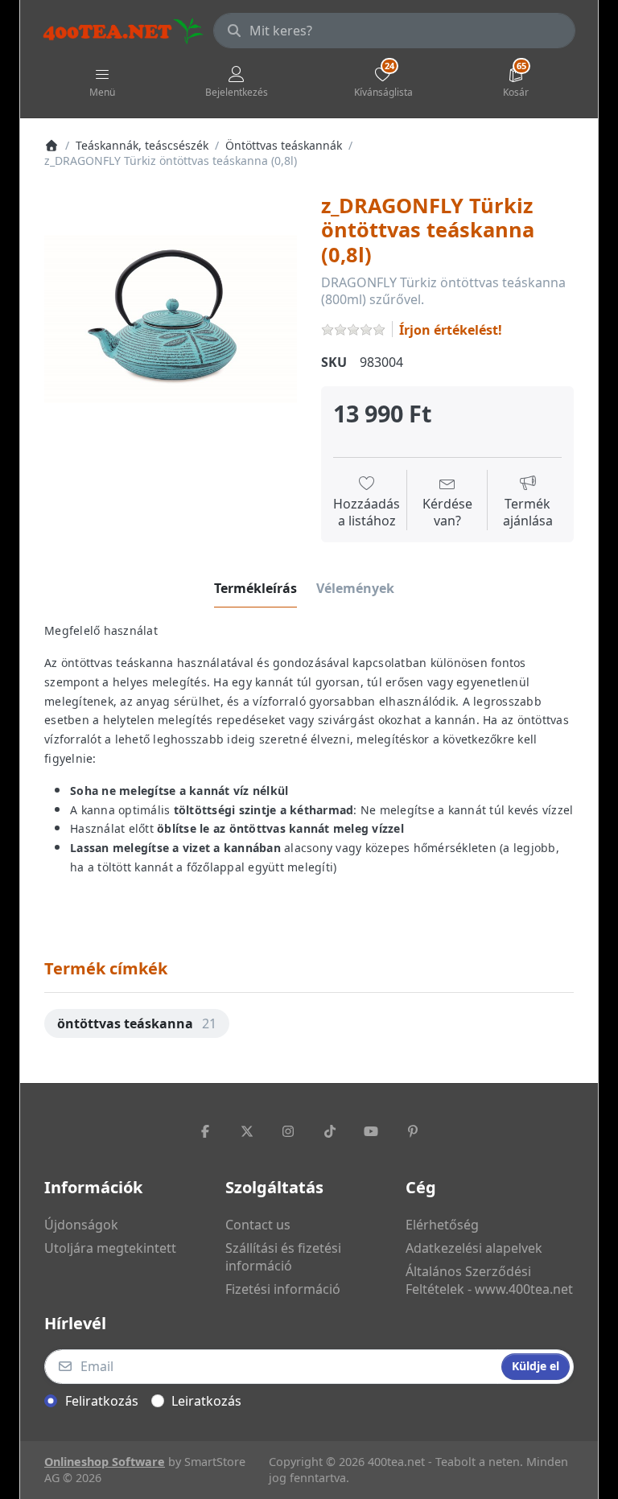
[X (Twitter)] (247, 1131)
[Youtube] (371, 1131)
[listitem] (170, 319)
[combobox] (394, 30)
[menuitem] (136, 1023)
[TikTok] (330, 1131)
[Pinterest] (413, 1131)
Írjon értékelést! (450, 330)
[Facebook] (205, 1131)
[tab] (255, 588)
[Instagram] (288, 1131)
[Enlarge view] (170, 319)
